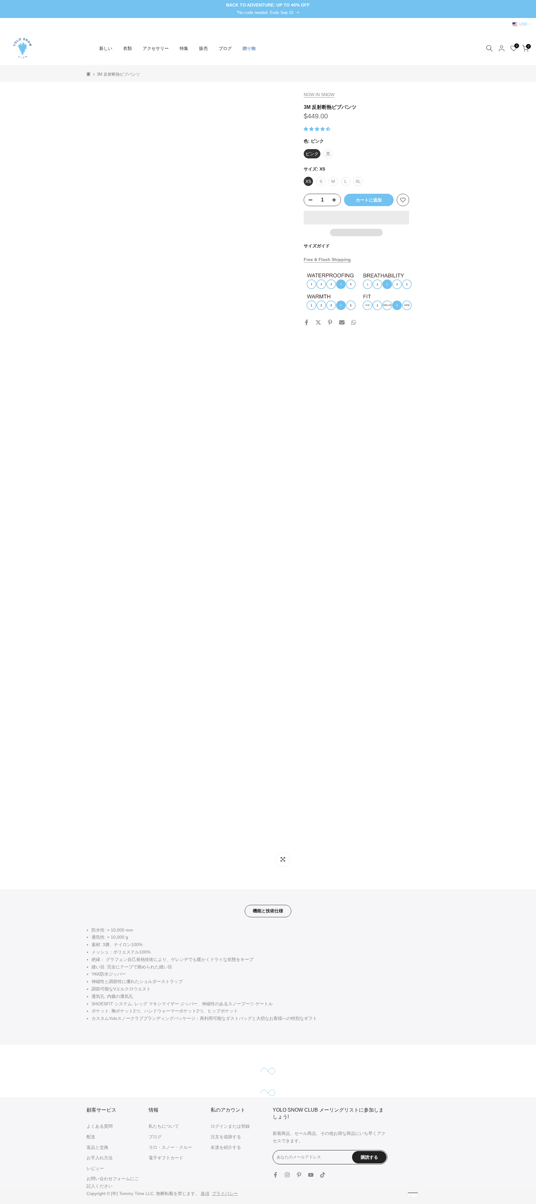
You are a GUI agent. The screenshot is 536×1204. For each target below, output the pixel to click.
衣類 (127, 48)
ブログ (225, 48)
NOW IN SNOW (319, 94)
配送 (91, 1136)
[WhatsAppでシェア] (353, 322)
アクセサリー (156, 48)
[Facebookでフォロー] (275, 1175)
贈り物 (249, 48)
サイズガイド (317, 245)
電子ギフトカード (166, 1157)
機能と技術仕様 (268, 910)
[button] (318, 128)
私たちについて (164, 1126)
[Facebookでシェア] (306, 322)
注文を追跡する (226, 1136)
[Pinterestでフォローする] (299, 1175)
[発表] (268, 9)
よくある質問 (100, 1126)
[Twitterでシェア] (318, 322)
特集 (184, 48)
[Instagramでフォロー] (287, 1175)
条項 (205, 1193)
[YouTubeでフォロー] (311, 1175)
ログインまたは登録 (230, 1126)
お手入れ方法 (100, 1157)
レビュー (95, 1168)
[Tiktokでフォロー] (322, 1175)
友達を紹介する (226, 1147)
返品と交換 (97, 1147)
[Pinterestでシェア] (330, 322)
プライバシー (225, 1193)
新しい (105, 48)
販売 (203, 48)
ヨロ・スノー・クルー (170, 1147)
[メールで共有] (342, 322)
